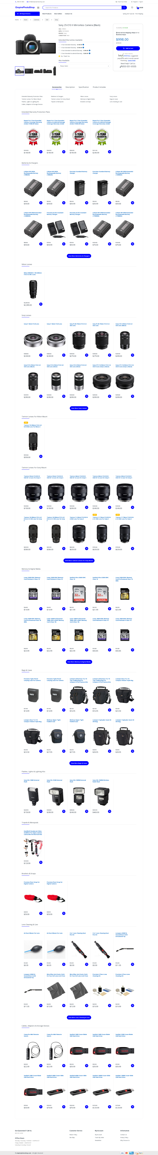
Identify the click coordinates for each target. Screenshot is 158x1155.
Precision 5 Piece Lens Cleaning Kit (100, 975)
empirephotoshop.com (23, 1153)
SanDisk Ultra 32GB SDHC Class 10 (78, 578)
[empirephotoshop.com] (25, 7)
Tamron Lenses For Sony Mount (60, 99)
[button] (54, 25)
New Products (46, 14)
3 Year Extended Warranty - (71, 45)
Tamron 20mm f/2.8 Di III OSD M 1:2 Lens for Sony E (101, 477)
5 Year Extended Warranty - (71, 47)
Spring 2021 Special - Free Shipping (133, 14)
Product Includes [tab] (99, 87)
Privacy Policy (124, 1137)
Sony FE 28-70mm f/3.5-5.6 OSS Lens (78, 324)
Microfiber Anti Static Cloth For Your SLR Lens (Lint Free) (56, 975)
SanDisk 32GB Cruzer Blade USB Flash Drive (124, 1035)
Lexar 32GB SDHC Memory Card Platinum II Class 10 (32, 578)
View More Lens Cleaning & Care (79, 1017)
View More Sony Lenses (79, 408)
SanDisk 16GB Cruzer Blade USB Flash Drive (78, 1035)
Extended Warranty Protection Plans (32, 96)
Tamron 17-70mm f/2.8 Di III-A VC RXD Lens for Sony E (102, 518)
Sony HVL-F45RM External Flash (78, 781)
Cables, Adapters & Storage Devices (32, 104)
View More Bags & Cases (79, 763)
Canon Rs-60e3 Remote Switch (31, 1035)
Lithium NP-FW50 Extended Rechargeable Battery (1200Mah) (124, 173)
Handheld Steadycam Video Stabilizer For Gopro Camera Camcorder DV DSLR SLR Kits (33, 832)
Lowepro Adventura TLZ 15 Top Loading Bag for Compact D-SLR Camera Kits (79, 680)
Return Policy (73, 1135)
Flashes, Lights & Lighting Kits (30, 102)
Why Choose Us (125, 1140)
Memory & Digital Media (87, 99)
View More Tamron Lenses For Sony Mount (79, 560)
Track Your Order (122, 2)
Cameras (36, 20)
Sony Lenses (113, 96)
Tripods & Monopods (57, 102)
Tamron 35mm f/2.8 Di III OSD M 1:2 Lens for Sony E (32, 477)
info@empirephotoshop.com (37, 2)
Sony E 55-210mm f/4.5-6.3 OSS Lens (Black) (124, 324)
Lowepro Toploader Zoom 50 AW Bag (102, 720)
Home (17, 20)
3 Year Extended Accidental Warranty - (74, 50)
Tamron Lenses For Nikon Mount (31, 99)
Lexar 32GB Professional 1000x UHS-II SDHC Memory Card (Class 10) (55, 620)
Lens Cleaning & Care (116, 102)
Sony (56, 20)
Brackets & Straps (85, 102)
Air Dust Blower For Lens (32, 933)
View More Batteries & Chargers (79, 256)
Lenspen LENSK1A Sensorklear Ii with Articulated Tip (122, 934)
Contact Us (68, 14)
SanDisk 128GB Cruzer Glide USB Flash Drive (101, 1076)
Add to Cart (129, 48)
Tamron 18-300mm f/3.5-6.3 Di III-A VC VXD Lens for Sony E (33, 519)
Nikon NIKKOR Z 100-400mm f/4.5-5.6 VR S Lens (33, 273)
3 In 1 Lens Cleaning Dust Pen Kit (78, 934)
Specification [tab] (84, 87)
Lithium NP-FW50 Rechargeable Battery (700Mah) (31, 173)
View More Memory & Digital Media (79, 662)
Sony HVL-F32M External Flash (54, 781)
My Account (98, 1135)
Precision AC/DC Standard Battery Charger (55, 213)
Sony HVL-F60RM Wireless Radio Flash (101, 781)
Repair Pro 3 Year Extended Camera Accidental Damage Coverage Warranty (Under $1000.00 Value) (56, 123)
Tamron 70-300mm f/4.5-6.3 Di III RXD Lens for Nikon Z (33, 426)
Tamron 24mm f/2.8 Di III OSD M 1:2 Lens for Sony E (78, 477)
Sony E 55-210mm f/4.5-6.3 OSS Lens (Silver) (55, 366)
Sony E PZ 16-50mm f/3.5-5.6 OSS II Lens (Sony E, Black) (102, 366)
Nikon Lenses (84, 96)
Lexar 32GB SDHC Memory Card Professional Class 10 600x (124, 579)
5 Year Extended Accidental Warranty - (74, 53)
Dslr (47, 20)
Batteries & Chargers (57, 96)
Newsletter (98, 1140)
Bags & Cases (114, 99)
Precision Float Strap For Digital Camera (32, 883)
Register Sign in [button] (138, 2)
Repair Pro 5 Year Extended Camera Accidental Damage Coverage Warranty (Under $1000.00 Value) (102, 123)
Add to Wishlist (128, 53)
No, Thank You (65, 56)
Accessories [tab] (57, 87)
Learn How (132, 60)
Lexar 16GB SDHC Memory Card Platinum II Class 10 (101, 619)
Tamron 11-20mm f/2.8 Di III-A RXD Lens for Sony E (79, 518)
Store (25, 20)
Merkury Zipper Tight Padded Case (54, 720)
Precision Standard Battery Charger (78, 172)
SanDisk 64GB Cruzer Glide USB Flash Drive (55, 1076)
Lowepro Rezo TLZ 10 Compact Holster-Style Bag (124, 679)
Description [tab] (70, 87)
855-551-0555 (20, 2)
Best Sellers (58, 14)
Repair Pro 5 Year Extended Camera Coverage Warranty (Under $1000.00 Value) (79, 122)
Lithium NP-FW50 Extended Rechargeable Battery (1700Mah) (101, 214)
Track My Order (99, 1137)
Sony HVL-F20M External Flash (31, 781)
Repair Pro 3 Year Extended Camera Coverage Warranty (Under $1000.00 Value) (33, 122)
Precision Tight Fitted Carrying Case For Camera (32, 679)
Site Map (72, 1137)
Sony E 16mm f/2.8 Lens (31, 324)
